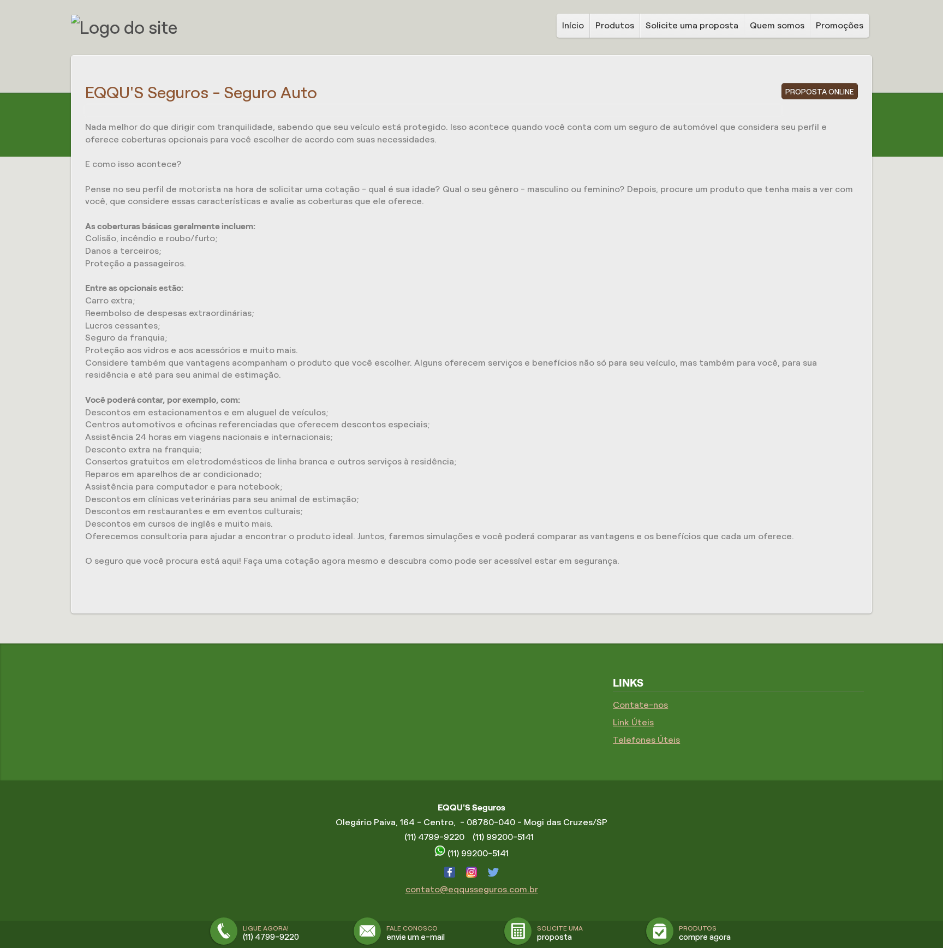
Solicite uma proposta (692, 25)
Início (573, 25)
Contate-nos (640, 704)
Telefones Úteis (646, 739)
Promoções (839, 25)
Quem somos (777, 25)
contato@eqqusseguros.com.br (471, 889)
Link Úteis (633, 722)
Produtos (614, 25)
